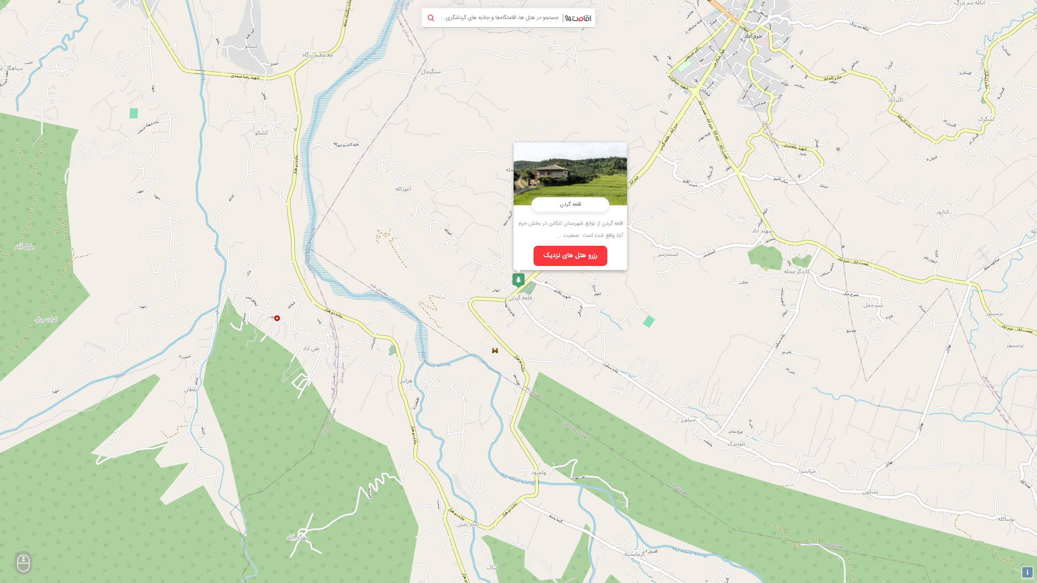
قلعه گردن (570, 204)
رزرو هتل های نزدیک (570, 255)
